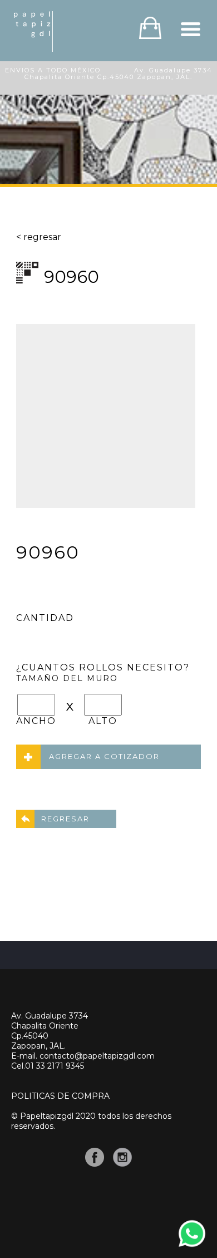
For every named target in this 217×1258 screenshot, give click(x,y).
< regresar (38, 237)
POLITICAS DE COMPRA (60, 1096)
